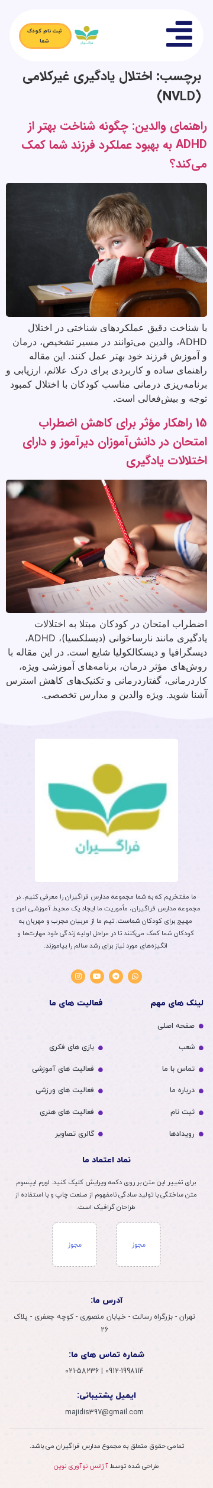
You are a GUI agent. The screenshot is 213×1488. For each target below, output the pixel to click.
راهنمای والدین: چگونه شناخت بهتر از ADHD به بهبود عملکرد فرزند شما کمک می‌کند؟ (114, 145)
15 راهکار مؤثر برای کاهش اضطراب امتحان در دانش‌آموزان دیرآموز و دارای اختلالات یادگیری (114, 442)
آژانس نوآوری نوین (81, 1466)
